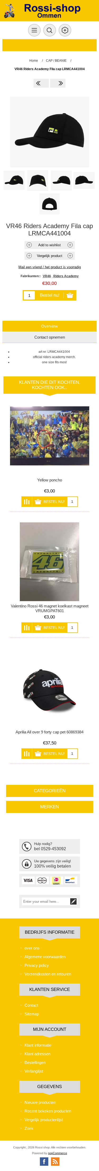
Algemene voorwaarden (45, 956)
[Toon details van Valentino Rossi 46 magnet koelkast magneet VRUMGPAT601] (49, 561)
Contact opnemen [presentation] (49, 337)
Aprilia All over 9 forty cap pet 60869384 (49, 732)
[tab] (49, 326)
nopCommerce (57, 1153)
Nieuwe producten (40, 1102)
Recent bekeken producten (48, 1111)
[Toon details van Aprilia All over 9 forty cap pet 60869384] (49, 687)
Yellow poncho (49, 480)
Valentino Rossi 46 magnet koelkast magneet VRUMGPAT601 (49, 608)
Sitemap (32, 1014)
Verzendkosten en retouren (48, 974)
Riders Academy (66, 276)
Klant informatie (38, 1045)
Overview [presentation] (49, 326)
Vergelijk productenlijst (44, 1119)
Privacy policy (37, 965)
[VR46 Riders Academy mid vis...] (57, 83)
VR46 (47, 276)
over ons (32, 948)
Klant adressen (37, 1054)
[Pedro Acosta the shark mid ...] (41, 83)
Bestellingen (35, 1062)
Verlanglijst (34, 1071)
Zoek (29, 1128)
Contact (31, 1005)
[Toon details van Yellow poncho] (49, 435)
